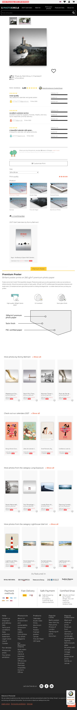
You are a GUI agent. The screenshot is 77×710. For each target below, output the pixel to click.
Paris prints (53, 625)
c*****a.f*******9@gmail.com (21, 101)
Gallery (20, 632)
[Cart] (73, 2)
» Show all (36, 357)
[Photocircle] (10, 7)
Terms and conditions (18, 704)
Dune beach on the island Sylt (29, 561)
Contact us (6, 618)
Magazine (21, 639)
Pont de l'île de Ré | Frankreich (65, 394)
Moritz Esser (46, 506)
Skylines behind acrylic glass (69, 643)
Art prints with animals (69, 649)
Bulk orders (22, 649)
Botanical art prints (69, 658)
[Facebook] (46, 686)
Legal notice (6, 639)
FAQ (3, 625)
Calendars (37, 618)
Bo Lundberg (10, 562)
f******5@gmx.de (17, 120)
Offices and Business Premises (22, 663)
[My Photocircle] (69, 2)
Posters (36, 630)
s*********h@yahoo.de (19, 136)
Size (10, 169)
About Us (21, 618)
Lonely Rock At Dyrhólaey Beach (47, 505)
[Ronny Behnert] (11, 77)
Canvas (35, 636)
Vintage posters (67, 653)
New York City (54, 622)
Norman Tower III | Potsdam (47, 394)
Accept (71, 705)
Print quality (13, 177)
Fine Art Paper (38, 639)
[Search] (73, 12)
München (52, 636)
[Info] (11, 184)
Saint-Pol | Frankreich (29, 394)
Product (12, 181)
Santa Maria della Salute (12, 505)
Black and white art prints (68, 622)
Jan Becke (28, 562)
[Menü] (74, 691)
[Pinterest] (51, 686)
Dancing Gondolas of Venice (65, 505)
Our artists (21, 636)
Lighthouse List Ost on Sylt (65, 561)
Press (20, 630)
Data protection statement (6, 634)
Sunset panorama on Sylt (47, 561)
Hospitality (21, 668)
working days (18, 216)
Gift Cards (36, 641)
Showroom (22, 627)
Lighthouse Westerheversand (12, 561)
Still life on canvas (68, 662)
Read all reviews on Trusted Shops (52, 88)
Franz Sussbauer (65, 506)
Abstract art (68, 634)
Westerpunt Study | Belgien (12, 394)
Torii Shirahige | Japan (29, 505)
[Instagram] (41, 686)
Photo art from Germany (67, 629)
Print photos (22, 634)
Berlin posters (54, 620)
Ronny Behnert (20, 78)
